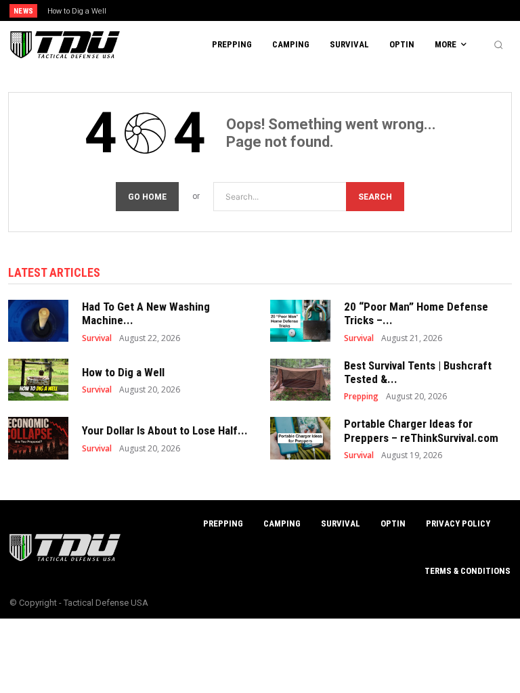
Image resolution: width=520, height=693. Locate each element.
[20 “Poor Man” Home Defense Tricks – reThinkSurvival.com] (300, 321)
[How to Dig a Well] (38, 380)
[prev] (263, 10)
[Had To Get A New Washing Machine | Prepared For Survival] (38, 321)
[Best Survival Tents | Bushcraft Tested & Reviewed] (300, 380)
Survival (97, 338)
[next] (285, 10)
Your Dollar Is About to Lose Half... (165, 430)
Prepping (361, 397)
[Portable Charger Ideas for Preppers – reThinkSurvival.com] (300, 438)
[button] (498, 44)
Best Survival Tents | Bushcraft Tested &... (418, 372)
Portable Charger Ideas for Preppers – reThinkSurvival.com (421, 430)
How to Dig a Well (76, 11)
